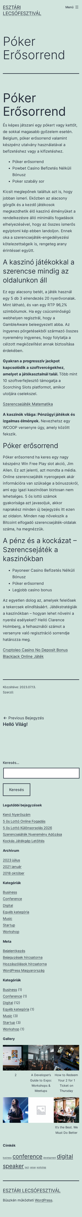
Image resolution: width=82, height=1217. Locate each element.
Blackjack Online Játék (23, 656)
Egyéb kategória (16, 912)
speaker (13, 1166)
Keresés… (11, 763)
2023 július (11, 860)
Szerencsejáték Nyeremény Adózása (32, 834)
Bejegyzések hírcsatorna (23, 957)
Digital (8, 905)
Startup (9, 925)
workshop (41, 1167)
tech (27, 1167)
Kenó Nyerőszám (17, 815)
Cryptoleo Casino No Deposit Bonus (35, 650)
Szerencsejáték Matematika (28, 404)
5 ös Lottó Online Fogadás (24, 821)
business (7, 1157)
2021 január (12, 867)
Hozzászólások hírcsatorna (25, 964)
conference (27, 1156)
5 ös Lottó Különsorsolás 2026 (27, 828)
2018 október (13, 873)
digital (65, 1156)
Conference (12, 899)
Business (10, 892)
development (49, 1157)
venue (33, 1167)
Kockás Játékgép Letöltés (23, 841)
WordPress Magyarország (23, 970)
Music (7, 919)
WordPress (43, 1200)
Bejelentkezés (14, 951)
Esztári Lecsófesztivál (32, 1190)
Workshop (11, 932)
